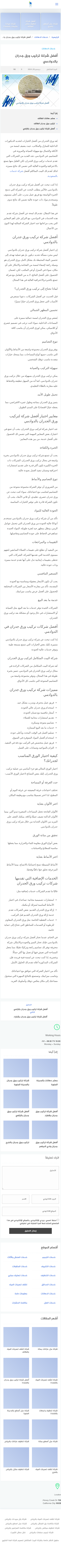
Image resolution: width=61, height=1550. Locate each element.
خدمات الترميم (48, 1257)
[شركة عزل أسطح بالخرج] (50, 21)
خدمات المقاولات (19, 1266)
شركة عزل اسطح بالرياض (16, 1523)
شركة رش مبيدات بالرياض (16, 1519)
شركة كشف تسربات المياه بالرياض (45, 1519)
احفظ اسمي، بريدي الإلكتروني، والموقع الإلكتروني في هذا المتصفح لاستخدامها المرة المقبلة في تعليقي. (33, 1222)
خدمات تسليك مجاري (17, 1275)
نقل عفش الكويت (18, 1532)
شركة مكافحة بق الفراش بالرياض (45, 1523)
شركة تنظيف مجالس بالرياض (47, 1528)
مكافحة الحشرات (19, 1303)
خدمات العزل (49, 1303)
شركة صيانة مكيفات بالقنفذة (10, 25)
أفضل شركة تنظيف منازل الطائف (30, 24)
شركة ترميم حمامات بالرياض (41, 1532)
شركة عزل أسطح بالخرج (50, 25)
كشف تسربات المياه (18, 1285)
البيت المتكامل (52, 69)
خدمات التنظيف (48, 1275)
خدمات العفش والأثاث (17, 1257)
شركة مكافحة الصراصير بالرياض (18, 1528)
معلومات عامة (21, 1294)
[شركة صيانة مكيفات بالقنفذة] (10, 21)
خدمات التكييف (48, 1266)
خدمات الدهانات (48, 48)
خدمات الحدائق (48, 1285)
